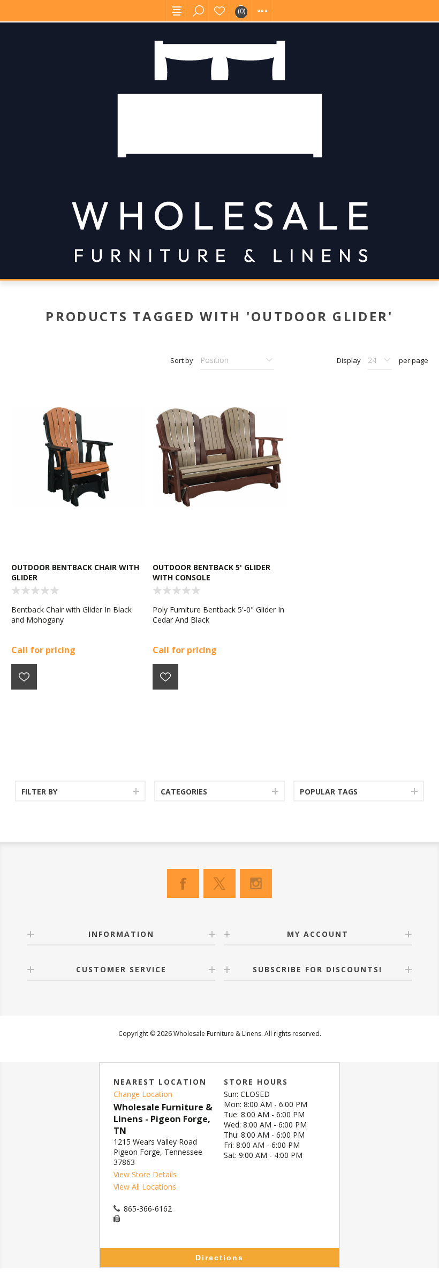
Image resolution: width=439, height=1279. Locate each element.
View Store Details (145, 1174)
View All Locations (144, 1187)
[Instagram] (256, 883)
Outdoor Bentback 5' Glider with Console (211, 572)
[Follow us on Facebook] (183, 883)
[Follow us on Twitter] (219, 883)
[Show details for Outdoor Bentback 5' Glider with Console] (219, 457)
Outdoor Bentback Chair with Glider (75, 572)
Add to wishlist (24, 677)
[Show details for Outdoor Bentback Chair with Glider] (78, 457)
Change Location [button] (142, 1094)
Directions (219, 1257)
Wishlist (219, 10)
